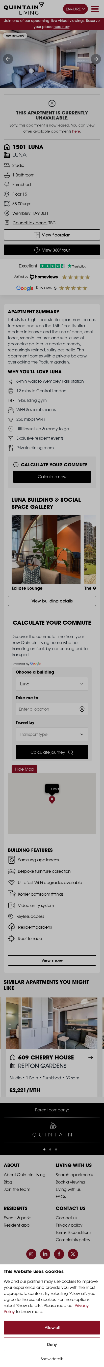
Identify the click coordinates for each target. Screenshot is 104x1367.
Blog (8, 1181)
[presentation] (8, 59)
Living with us (68, 1189)
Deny (52, 1344)
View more (52, 960)
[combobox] (52, 709)
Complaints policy (73, 1239)
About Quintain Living (24, 1174)
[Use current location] (82, 709)
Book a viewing (70, 1181)
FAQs (61, 1196)
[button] (44, 1149)
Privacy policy (69, 1225)
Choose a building (35, 672)
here (76, 131)
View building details (52, 600)
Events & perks (17, 1217)
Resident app (17, 1225)
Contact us (66, 1217)
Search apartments (74, 1174)
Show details (52, 1358)
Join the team (17, 1189)
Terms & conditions (73, 1232)
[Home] (24, 9)
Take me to (27, 698)
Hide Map (24, 769)
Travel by (25, 722)
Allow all (52, 1327)
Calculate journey (48, 752)
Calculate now (52, 476)
